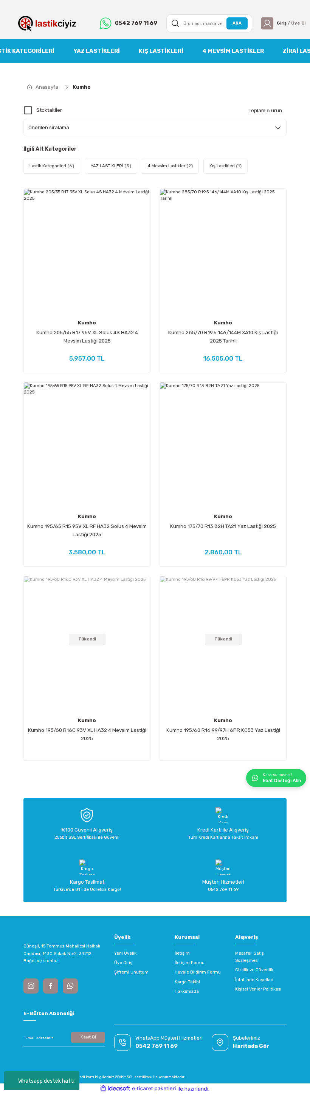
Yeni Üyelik (125, 953)
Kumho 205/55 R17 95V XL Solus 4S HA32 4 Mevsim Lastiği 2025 (87, 337)
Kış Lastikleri (161, 51)
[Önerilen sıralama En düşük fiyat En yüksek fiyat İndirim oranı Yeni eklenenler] (155, 127)
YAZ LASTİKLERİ (96, 51)
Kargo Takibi (187, 981)
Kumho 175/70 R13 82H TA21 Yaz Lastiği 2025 (223, 526)
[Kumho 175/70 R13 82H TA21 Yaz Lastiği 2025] (223, 446)
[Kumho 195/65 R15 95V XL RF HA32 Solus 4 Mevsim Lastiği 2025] (87, 446)
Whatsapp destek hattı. (47, 1081)
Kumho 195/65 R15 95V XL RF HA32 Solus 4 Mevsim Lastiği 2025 (87, 530)
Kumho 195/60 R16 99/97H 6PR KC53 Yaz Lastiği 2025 (223, 734)
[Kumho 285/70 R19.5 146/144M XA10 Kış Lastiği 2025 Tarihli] (223, 252)
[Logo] (47, 23)
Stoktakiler (49, 110)
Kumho (82, 87)
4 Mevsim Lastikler (233, 51)
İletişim (182, 953)
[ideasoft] (115, 1088)
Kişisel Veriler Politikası (258, 989)
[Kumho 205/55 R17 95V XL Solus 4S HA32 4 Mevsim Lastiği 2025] (87, 252)
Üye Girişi (123, 962)
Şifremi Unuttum (131, 972)
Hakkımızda (187, 991)
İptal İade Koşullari (254, 979)
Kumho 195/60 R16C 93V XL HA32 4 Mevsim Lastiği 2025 (87, 734)
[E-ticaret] (154, 1089)
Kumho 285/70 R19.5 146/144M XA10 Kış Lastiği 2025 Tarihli (223, 337)
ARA (237, 23)
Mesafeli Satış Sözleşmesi (249, 956)
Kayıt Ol (88, 1037)
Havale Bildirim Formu (198, 972)
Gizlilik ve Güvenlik (254, 969)
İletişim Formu (190, 962)
